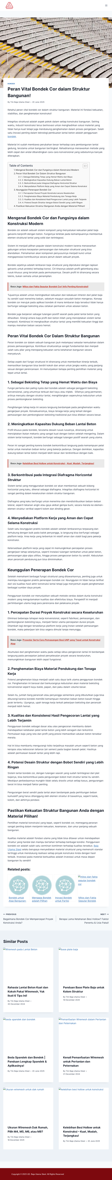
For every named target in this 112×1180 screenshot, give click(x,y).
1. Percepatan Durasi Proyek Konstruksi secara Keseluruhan (48, 193)
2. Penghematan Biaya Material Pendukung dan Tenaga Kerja (49, 196)
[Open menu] (106, 5)
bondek (12, 136)
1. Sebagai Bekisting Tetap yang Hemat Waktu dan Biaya (46, 177)
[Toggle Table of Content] (84, 166)
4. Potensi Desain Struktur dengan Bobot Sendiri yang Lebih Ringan (52, 202)
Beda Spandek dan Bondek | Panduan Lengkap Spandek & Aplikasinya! (27, 1061)
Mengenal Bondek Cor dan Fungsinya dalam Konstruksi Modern (47, 170)
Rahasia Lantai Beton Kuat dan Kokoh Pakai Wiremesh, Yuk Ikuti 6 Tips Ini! (28, 991)
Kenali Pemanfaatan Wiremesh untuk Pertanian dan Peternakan (83, 1061)
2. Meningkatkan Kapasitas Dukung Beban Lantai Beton (47, 180)
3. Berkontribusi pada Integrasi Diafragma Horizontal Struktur (49, 183)
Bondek (11, 84)
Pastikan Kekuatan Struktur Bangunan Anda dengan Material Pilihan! (50, 206)
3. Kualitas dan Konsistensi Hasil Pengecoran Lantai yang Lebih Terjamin (54, 199)
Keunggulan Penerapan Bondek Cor (33, 189)
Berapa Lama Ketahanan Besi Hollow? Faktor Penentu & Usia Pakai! (84, 918)
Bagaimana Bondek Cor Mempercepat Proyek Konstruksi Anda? (28, 918)
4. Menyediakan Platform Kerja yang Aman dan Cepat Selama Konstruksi (54, 186)
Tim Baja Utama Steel (20, 102)
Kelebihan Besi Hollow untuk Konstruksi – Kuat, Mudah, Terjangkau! (82, 1131)
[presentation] (28, 964)
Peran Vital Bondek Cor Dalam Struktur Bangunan (41, 173)
